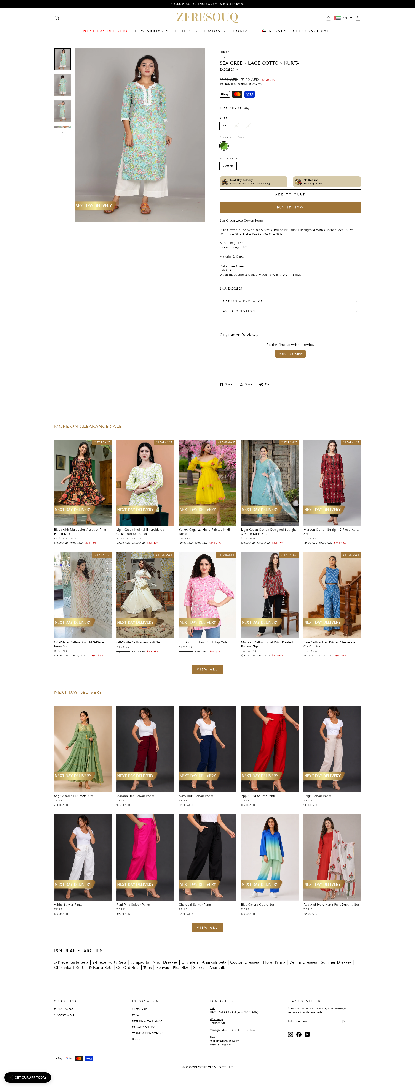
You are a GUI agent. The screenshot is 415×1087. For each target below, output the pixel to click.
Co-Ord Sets (128, 967)
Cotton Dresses (244, 962)
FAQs (135, 1015)
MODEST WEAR (64, 1015)
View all (207, 669)
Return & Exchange (243, 301)
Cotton (228, 166)
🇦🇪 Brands (274, 31)
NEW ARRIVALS (152, 31)
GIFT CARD (139, 1009)
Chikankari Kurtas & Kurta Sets (83, 967)
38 (224, 126)
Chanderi (190, 962)
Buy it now (290, 207)
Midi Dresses (165, 962)
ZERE (224, 57)
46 (248, 126)
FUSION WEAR (64, 1009)
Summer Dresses (336, 962)
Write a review (290, 354)
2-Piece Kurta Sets (109, 962)
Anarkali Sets (214, 962)
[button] (27, 1077)
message (225, 1044)
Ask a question (239, 311)
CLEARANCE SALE (312, 31)
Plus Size (181, 967)
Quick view (83, 521)
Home (223, 51)
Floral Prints (274, 962)
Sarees (199, 967)
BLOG (136, 1039)
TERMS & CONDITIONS (147, 1033)
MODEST (242, 31)
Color (232, 137)
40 (236, 126)
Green (224, 146)
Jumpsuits (140, 962)
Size (224, 118)
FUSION (213, 31)
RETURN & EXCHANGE (147, 1021)
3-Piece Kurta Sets (71, 962)
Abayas (162, 967)
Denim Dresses (303, 962)
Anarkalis (217, 967)
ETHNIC (184, 31)
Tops (147, 967)
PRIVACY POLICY (143, 1027)
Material (229, 158)
